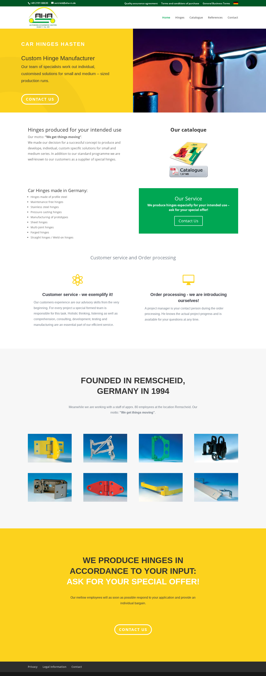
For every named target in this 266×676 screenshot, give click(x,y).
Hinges (179, 17)
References (215, 17)
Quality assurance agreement (141, 3)
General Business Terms (216, 3)
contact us (40, 99)
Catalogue (196, 17)
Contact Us (188, 220)
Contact (233, 17)
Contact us (133, 629)
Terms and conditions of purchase (180, 3)
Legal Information (54, 667)
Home (166, 17)
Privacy (33, 667)
